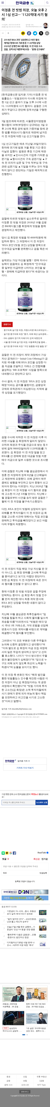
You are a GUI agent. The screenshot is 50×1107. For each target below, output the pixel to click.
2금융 (41, 1081)
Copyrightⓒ (14, 1096)
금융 (8, 1081)
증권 (8, 1077)
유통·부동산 (42, 1077)
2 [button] (27, 1034)
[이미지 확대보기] (45, 57)
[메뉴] (2, 2)
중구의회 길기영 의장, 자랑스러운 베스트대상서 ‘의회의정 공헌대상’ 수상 (26, 330)
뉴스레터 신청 (41, 802)
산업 (25, 1077)
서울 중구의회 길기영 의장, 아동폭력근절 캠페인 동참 (26, 342)
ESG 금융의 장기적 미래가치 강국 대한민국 (23, 338)
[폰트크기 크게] (8, 33)
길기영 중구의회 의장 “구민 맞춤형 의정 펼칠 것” (25, 346)
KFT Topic (41, 1085)
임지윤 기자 (24, 761)
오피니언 (25, 1085)
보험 (25, 1081)
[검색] (47, 2)
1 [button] (23, 1034)
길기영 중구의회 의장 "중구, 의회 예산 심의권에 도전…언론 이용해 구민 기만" (26, 334)
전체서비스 (25, 1092)
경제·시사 (8, 1085)
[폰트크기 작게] (2, 33)
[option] (25, 1009)
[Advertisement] (25, 737)
